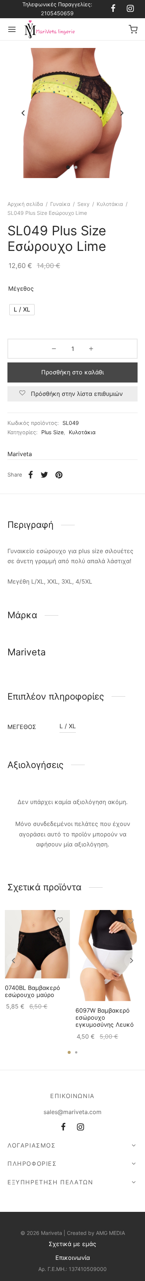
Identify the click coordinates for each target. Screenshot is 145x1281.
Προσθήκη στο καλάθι (72, 372)
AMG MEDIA (110, 1233)
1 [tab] (69, 1052)
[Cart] (133, 29)
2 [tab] (76, 1052)
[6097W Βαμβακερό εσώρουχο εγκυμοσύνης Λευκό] (108, 955)
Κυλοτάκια (110, 204)
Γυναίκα (60, 204)
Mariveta (19, 454)
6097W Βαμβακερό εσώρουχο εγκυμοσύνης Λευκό (104, 1017)
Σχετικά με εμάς (72, 1244)
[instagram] (130, 8)
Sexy (83, 204)
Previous (23, 113)
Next (122, 113)
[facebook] (113, 8)
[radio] (22, 309)
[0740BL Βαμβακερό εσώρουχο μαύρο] (37, 944)
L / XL (67, 726)
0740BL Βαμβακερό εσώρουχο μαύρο (32, 991)
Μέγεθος (21, 288)
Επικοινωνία (72, 1257)
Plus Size (52, 432)
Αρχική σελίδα (25, 204)
